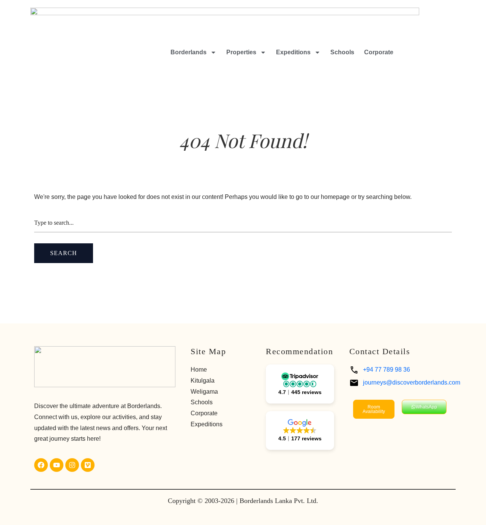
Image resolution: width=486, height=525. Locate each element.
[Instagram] (72, 465)
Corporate (378, 52)
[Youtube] (56, 465)
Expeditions (293, 52)
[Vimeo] (88, 465)
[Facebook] (41, 465)
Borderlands (188, 52)
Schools (342, 52)
